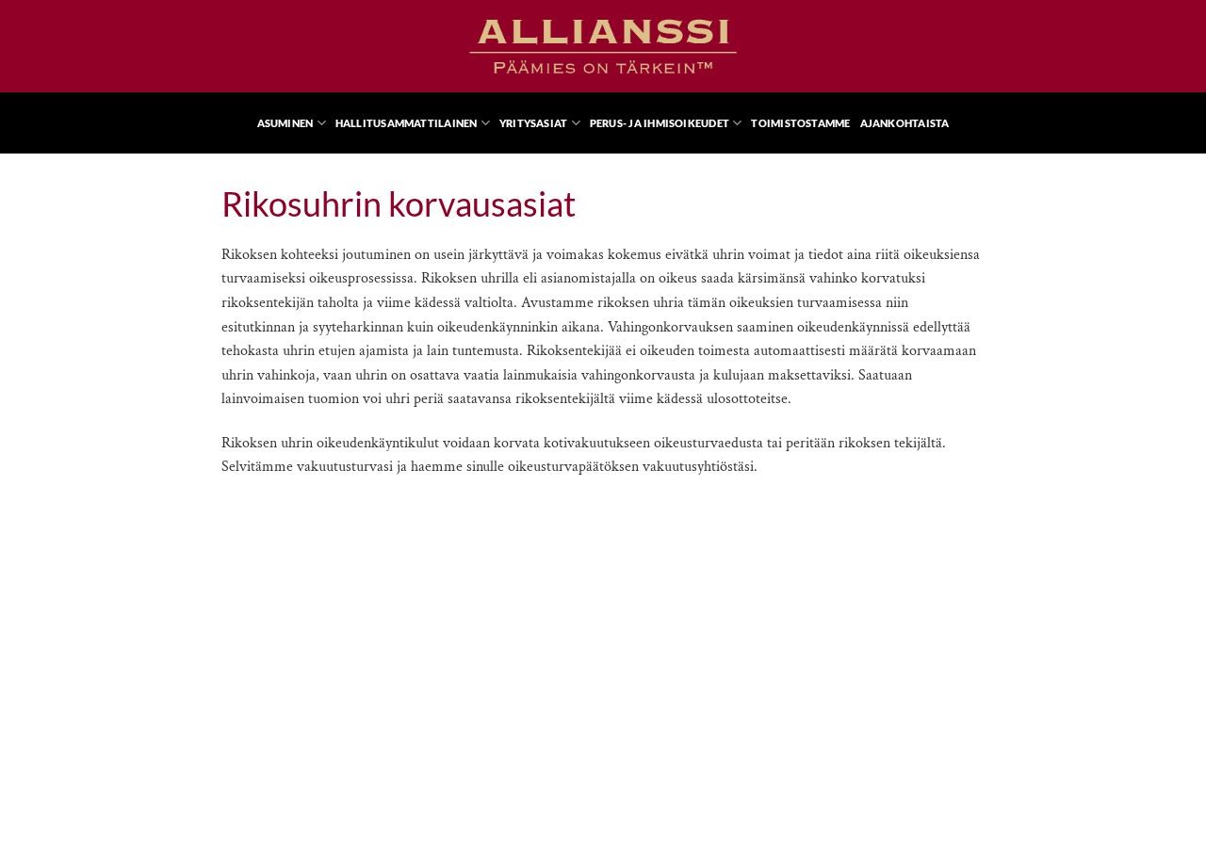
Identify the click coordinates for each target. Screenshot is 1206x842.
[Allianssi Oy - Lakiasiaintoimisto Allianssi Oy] (603, 46)
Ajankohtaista (905, 123)
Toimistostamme (800, 123)
